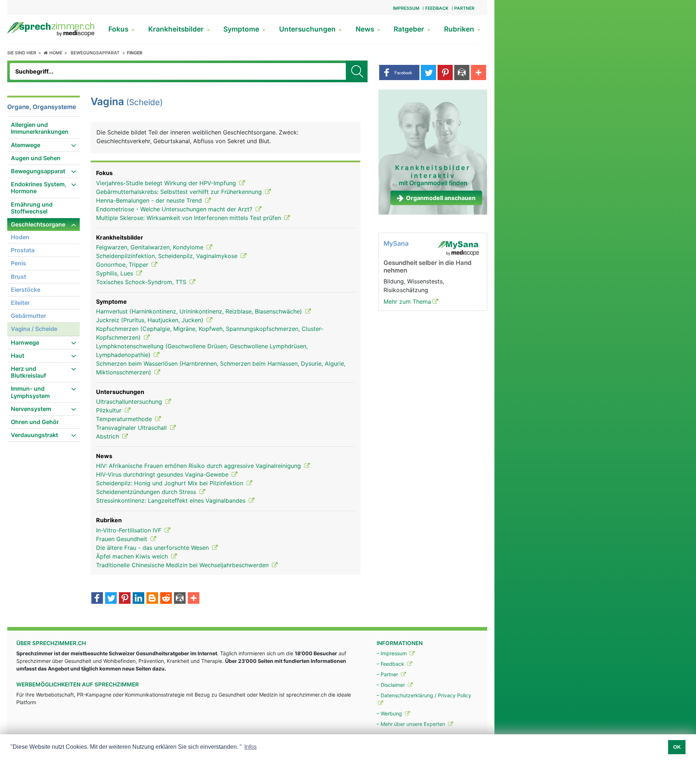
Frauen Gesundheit (122, 539)
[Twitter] (110, 598)
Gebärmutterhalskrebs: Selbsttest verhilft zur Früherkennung (180, 191)
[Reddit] (166, 598)
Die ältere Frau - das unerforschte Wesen (153, 547)
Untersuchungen (308, 29)
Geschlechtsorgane (38, 224)
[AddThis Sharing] (193, 598)
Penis (18, 263)
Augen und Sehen (36, 158)
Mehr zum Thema (407, 301)
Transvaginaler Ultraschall (132, 427)
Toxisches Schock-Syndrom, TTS (142, 282)
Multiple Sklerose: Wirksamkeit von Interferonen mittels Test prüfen (189, 217)
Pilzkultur (109, 410)
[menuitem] (43, 128)
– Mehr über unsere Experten (412, 724)
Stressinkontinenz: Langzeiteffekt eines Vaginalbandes (171, 500)
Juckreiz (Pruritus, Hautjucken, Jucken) (150, 320)
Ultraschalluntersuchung (130, 401)
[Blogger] (152, 598)
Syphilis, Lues (115, 273)
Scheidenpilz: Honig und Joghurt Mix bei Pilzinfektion (170, 483)
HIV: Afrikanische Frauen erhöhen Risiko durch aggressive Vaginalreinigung (199, 465)
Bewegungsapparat (95, 52)
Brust (18, 276)
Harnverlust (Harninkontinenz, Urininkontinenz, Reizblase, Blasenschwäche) (200, 311)
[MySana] (458, 248)
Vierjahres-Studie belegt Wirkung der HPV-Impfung (167, 183)
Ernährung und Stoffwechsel (32, 208)
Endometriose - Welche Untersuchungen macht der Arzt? (175, 209)
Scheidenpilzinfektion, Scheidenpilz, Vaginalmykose (167, 255)
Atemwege (25, 145)
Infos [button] (250, 747)
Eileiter (20, 302)
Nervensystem (31, 408)
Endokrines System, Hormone (38, 187)
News (366, 29)
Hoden (20, 237)
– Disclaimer (391, 685)
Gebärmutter (28, 315)
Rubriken (460, 29)
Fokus (119, 29)
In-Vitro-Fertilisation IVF (129, 530)
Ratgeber (410, 29)
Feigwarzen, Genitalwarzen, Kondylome (150, 247)
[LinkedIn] (138, 598)
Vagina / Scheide (34, 328)
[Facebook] (97, 598)
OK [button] (677, 747)
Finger (134, 52)
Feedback (436, 8)
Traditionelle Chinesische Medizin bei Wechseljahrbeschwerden (183, 565)
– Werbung (390, 713)
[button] (399, 72)
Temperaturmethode (125, 419)
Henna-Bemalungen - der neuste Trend (150, 200)
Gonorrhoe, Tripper (123, 264)
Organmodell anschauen (441, 198)
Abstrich (108, 436)
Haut (17, 355)
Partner (464, 8)
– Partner (388, 674)
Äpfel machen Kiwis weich (133, 556)
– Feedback (391, 664)
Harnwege (25, 342)
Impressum (406, 8)
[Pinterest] (124, 598)
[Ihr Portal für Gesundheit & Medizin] (50, 28)
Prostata (22, 250)
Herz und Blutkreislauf (28, 372)
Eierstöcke (25, 289)
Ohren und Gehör (35, 421)
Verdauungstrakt (34, 435)
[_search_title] (357, 71)
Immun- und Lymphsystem (30, 392)
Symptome (242, 29)
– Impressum (392, 653)
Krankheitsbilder (177, 29)
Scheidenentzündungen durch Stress (147, 491)
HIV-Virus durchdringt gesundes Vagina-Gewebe (163, 474)
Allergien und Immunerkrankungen (40, 128)
